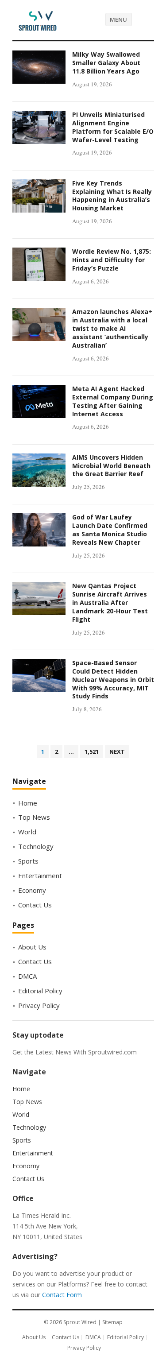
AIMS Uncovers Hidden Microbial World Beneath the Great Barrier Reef (111, 465)
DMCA (27, 976)
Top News (34, 817)
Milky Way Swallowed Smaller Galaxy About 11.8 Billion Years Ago (106, 62)
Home (27, 802)
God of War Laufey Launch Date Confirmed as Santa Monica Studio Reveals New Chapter (109, 529)
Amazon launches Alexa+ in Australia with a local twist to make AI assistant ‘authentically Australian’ (112, 328)
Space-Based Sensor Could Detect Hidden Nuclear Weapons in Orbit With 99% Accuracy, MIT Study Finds (113, 680)
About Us (32, 946)
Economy (32, 890)
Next (117, 752)
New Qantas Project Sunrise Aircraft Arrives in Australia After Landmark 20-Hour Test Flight (110, 602)
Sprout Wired (80, 1322)
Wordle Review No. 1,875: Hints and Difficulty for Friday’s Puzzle (111, 259)
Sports (28, 860)
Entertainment (40, 875)
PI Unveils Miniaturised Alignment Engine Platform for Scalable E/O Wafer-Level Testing (113, 127)
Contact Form (62, 1294)
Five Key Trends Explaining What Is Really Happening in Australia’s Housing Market (112, 196)
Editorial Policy (40, 990)
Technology (36, 846)
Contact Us (35, 904)
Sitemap (112, 1322)
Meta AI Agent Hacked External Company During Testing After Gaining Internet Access (112, 401)
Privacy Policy (39, 1005)
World (27, 831)
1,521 (92, 752)
